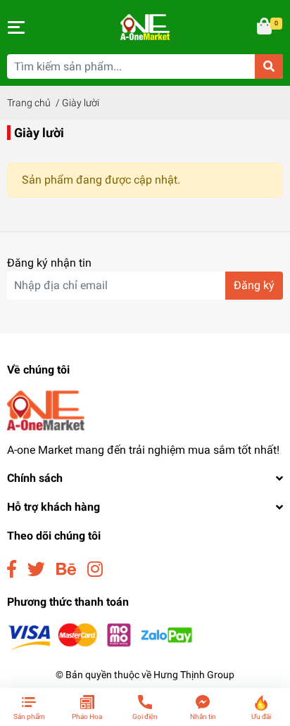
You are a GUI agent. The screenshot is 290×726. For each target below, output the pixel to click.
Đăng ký (254, 285)
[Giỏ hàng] (265, 27)
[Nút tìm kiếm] (269, 66)
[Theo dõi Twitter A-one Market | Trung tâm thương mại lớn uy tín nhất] (36, 569)
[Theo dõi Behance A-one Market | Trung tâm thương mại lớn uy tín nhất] (66, 569)
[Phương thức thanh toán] (100, 635)
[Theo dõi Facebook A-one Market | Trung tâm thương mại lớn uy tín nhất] (11, 569)
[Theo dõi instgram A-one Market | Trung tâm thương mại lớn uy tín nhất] (95, 569)
